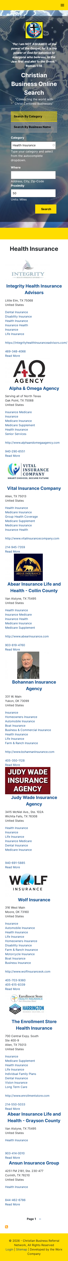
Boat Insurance (15, 725)
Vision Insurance (16, 1082)
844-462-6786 (15, 1200)
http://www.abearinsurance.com (27, 636)
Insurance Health (16, 325)
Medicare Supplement (20, 425)
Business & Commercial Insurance (28, 730)
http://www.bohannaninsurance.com (29, 752)
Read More (12, 356)
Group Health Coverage (21, 516)
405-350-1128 (15, 760)
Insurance (11, 329)
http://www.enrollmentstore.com (27, 1095)
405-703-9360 (15, 980)
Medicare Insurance (18, 421)
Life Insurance (14, 334)
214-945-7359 (15, 547)
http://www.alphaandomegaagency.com (32, 442)
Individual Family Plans (20, 1074)
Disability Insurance (18, 316)
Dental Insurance (16, 312)
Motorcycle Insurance (20, 954)
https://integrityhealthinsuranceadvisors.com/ (36, 342)
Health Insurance (16, 321)
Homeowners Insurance (21, 717)
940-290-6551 (15, 451)
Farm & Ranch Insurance (21, 743)
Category (17, 137)
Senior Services (15, 434)
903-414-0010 (15, 1153)
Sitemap (21, 1249)
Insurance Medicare (18, 412)
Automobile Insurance (20, 721)
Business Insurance (18, 963)
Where (16, 167)
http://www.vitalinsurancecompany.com (32, 538)
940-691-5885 (15, 863)
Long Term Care (16, 1087)
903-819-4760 (15, 645)
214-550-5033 (15, 1104)
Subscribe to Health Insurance (6, 1226)
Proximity (17, 185)
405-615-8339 (15, 984)
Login (9, 1249)
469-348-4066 (15, 351)
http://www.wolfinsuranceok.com (27, 971)
